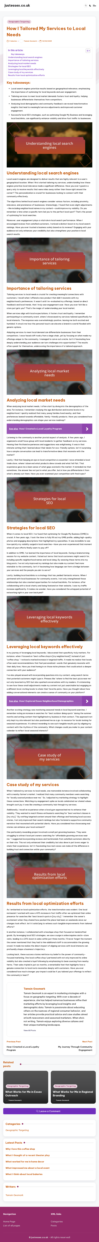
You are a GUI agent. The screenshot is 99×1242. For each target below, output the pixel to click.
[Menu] (94, 5)
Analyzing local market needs (22, 63)
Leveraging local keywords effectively (26, 69)
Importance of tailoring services (23, 60)
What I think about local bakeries (24, 1174)
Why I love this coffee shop (20, 1149)
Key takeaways (17, 54)
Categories (57, 1221)
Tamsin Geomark (34, 988)
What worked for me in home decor (25, 1161)
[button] (30, 1030)
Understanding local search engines (25, 57)
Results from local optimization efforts (26, 75)
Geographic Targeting (19, 22)
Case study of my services (20, 72)
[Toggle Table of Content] (87, 51)
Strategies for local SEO (19, 66)
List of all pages (11, 1225)
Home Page (9, 1221)
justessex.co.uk (17, 5)
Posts (54, 1225)
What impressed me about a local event (28, 1168)
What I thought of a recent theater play (28, 1155)
